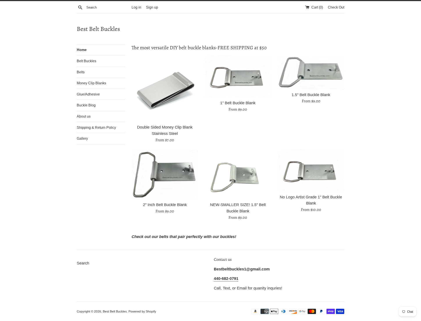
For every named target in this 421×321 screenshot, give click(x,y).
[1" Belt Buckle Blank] (238, 77)
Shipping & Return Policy (96, 127)
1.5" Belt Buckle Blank (311, 95)
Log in (136, 7)
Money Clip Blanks (91, 83)
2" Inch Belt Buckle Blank (165, 205)
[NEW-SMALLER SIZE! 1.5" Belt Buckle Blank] (238, 174)
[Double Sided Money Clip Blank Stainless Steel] (165, 89)
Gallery (82, 138)
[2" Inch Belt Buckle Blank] (165, 174)
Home (82, 50)
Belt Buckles (86, 61)
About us (84, 116)
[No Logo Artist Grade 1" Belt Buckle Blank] (311, 171)
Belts (81, 72)
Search (83, 263)
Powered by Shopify (142, 311)
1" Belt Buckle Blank (237, 103)
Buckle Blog (86, 105)
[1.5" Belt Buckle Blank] (311, 73)
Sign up (152, 7)
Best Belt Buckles (98, 29)
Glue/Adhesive (88, 94)
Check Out (336, 7)
